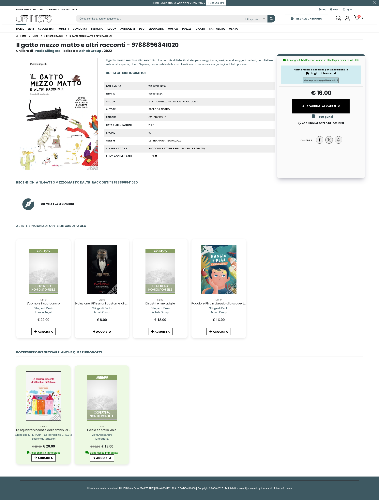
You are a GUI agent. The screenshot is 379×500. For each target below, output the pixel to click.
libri (31, 29)
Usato (233, 29)
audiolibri (127, 29)
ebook (111, 29)
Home (20, 29)
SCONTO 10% (217, 3)
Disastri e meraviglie (160, 303)
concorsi (79, 29)
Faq (323, 9)
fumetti (63, 29)
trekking (97, 29)
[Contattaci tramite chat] (338, 18)
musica (173, 29)
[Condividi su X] (329, 140)
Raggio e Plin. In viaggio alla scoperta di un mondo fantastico (236, 303)
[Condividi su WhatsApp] (338, 140)
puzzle (186, 29)
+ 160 (151, 156)
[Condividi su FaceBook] (319, 140)
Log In (348, 9)
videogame (156, 29)
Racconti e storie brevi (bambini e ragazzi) (176, 148)
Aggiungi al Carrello (323, 106)
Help (335, 9)
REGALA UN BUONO (309, 19)
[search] (271, 18)
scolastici (45, 29)
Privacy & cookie (283, 488)
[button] (358, 18)
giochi (200, 29)
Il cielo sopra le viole (102, 430)
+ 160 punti (324, 117)
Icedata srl (266, 488)
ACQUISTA (45, 332)
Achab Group (157, 117)
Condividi (306, 140)
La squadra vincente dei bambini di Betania (48, 430)
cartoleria (217, 29)
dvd (141, 29)
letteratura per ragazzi (164, 140)
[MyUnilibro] (347, 18)
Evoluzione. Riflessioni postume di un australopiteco (113, 303)
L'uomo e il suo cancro (43, 303)
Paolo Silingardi (48, 51)
